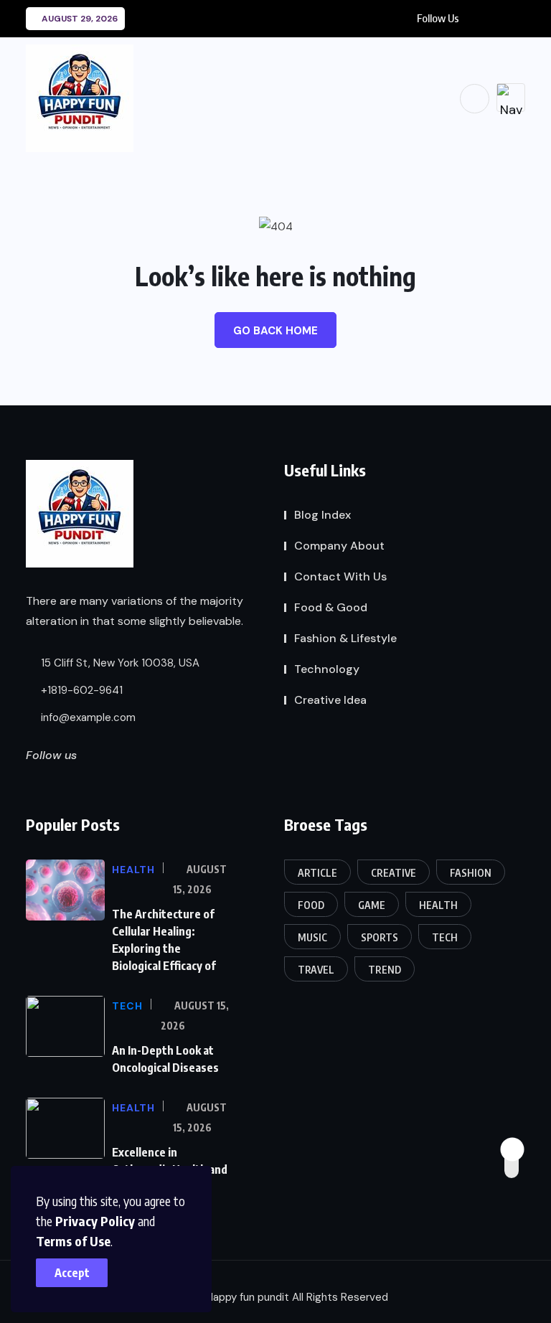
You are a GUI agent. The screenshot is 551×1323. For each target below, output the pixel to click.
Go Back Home (275, 331)
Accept (72, 1273)
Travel (316, 970)
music (312, 937)
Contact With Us (340, 576)
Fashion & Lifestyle (345, 638)
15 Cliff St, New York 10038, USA (118, 663)
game (371, 905)
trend (384, 970)
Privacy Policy (95, 1221)
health (438, 905)
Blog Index (322, 514)
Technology (326, 669)
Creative (393, 873)
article (317, 873)
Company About (339, 545)
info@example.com (87, 717)
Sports (379, 937)
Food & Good (330, 607)
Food (311, 905)
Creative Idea (330, 699)
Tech (445, 937)
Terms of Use (73, 1241)
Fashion (470, 873)
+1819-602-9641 (80, 690)
